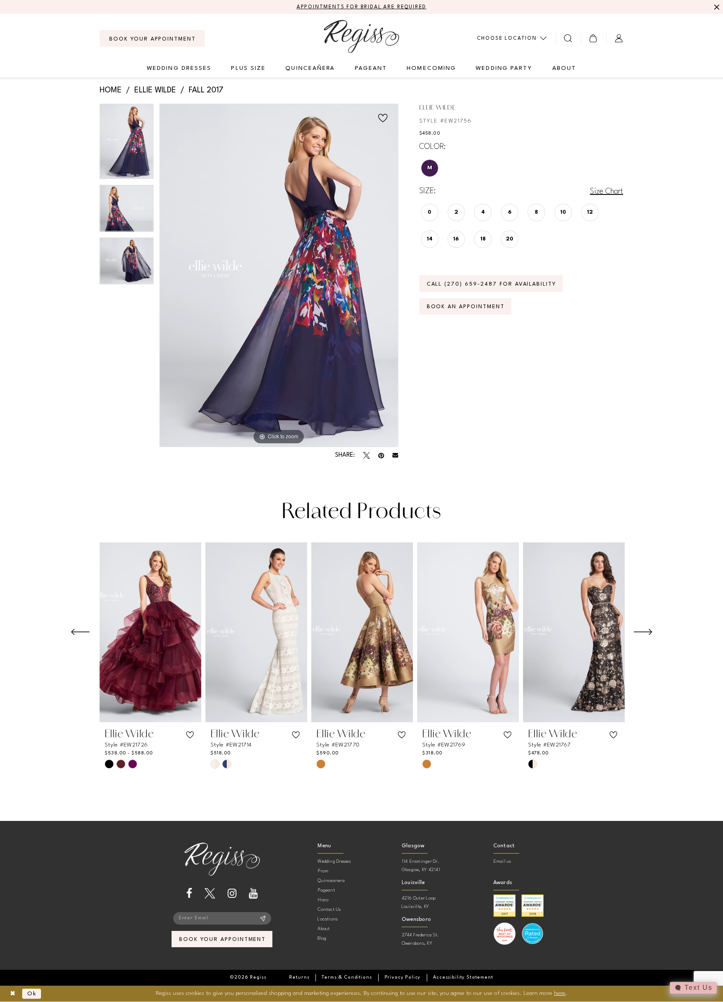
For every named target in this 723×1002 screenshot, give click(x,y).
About (324, 929)
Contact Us (329, 909)
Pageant (326, 890)
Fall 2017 (206, 90)
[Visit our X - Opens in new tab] (210, 893)
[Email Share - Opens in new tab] (395, 455)
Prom (323, 871)
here (559, 993)
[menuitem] (152, 38)
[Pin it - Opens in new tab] (381, 455)
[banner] (361, 36)
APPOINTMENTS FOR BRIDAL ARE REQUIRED (362, 7)
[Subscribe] (263, 918)
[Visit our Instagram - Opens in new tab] (232, 893)
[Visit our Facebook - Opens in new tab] (189, 893)
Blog (322, 938)
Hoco (323, 900)
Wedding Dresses (334, 861)
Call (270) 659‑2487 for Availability (491, 284)
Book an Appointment (466, 306)
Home (111, 90)
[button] (593, 38)
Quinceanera (331, 881)
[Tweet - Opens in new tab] (366, 455)
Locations (328, 919)
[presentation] (150, 632)
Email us (502, 861)
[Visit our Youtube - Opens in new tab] (253, 893)
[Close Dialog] (13, 994)
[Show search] (568, 38)
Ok (32, 994)
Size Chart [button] (606, 191)
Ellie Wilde (155, 90)
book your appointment (222, 939)
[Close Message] (715, 7)
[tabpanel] (127, 144)
